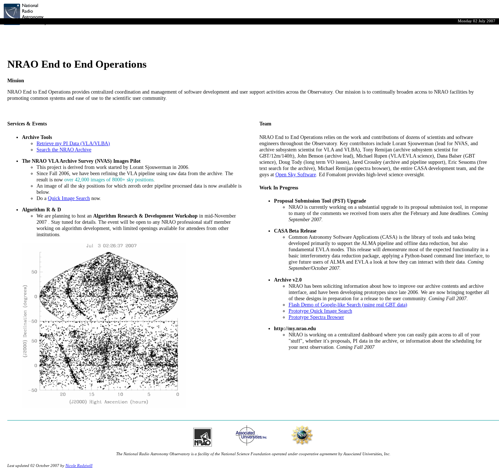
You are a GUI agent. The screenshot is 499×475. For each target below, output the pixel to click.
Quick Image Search (69, 198)
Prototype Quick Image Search (320, 311)
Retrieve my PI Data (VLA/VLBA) (73, 143)
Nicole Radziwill (78, 465)
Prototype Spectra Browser (316, 317)
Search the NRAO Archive (64, 149)
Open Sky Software (295, 174)
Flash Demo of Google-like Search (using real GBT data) (348, 305)
